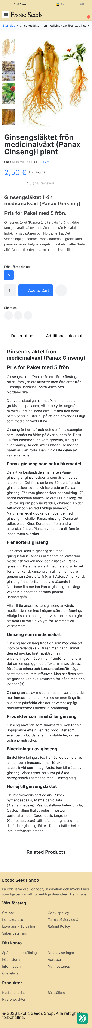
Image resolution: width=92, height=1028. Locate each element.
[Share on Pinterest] (28, 315)
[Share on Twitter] (18, 315)
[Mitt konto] (73, 15)
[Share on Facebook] (8, 315)
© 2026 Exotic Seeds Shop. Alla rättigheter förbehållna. (43, 1015)
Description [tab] (22, 335)
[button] (5, 14)
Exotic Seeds (26, 14)
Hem (46, 162)
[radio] (9, 275)
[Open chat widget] (82, 1018)
